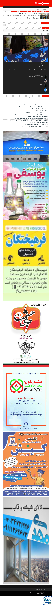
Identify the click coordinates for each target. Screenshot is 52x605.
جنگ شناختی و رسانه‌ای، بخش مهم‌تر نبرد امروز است (38, 100)
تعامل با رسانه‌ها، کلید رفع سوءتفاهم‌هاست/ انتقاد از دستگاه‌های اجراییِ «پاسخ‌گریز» (33, 124)
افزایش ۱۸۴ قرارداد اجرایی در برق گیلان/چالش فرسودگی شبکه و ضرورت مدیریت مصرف (33, 126)
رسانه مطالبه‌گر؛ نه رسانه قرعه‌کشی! (40, 66)
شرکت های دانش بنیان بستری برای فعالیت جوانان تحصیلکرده (28, 13)
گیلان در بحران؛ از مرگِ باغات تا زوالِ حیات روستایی (36, 76)
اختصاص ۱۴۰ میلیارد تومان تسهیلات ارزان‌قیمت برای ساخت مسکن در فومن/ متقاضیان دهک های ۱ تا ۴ (30, 106)
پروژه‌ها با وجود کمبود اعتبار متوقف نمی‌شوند (39, 110)
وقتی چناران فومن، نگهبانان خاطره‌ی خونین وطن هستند (38, 122)
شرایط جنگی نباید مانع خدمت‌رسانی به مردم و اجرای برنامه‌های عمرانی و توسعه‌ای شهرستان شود (31, 104)
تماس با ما (40, 589)
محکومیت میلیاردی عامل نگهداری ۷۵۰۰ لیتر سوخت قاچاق (37, 116)
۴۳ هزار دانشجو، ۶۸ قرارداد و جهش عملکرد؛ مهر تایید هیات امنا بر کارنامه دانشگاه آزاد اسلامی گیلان (31, 118)
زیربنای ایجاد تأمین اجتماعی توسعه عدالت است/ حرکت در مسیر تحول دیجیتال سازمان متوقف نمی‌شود (30, 114)
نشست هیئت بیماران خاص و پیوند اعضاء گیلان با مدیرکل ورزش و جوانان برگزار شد (33, 112)
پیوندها (35, 589)
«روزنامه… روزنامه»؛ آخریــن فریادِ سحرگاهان (39, 108)
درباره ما (46, 589)
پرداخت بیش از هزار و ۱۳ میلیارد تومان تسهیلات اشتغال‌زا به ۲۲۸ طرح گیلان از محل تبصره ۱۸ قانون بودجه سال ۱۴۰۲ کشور (27, 102)
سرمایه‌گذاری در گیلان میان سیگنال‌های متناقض (36, 84)
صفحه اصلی (37, 9)
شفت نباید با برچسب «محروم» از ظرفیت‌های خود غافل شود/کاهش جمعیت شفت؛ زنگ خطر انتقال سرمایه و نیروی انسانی (27, 98)
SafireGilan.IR (38, 593)
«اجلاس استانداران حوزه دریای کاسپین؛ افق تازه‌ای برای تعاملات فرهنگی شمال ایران (31, 89)
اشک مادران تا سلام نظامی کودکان (38, 81)
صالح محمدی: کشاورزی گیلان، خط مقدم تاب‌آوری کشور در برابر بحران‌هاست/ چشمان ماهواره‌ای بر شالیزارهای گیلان (28, 120)
